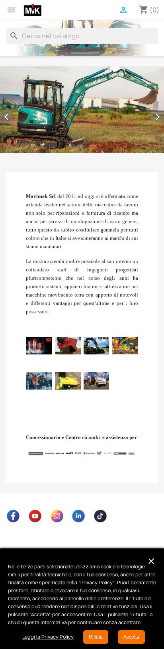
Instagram (57, 516)
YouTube (35, 516)
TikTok (100, 516)
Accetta (131, 637)
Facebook (13, 516)
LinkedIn (78, 516)
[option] (82, 109)
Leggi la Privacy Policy (48, 636)
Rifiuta (96, 637)
